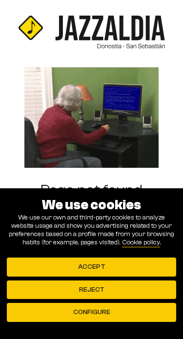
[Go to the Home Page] (91, 34)
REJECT (91, 290)
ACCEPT (91, 267)
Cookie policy (141, 242)
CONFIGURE (91, 312)
